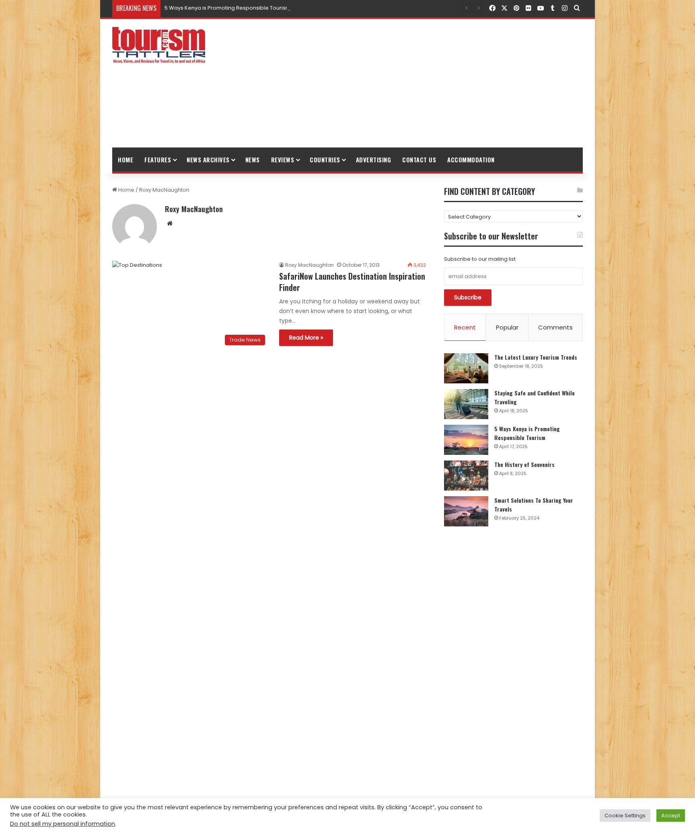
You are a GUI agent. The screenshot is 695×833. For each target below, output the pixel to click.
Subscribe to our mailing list (480, 259)
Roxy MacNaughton (194, 209)
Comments (555, 327)
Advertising (373, 159)
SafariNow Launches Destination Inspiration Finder (352, 281)
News (252, 159)
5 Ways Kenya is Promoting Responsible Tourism (227, 8)
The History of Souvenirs (524, 464)
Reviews (282, 159)
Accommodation (471, 159)
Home (125, 159)
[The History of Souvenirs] (466, 476)
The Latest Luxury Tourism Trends (535, 357)
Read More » (306, 338)
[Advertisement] (428, 83)
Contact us (419, 159)
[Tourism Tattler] (158, 45)
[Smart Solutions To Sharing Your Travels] (466, 511)
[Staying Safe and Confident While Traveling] (466, 404)
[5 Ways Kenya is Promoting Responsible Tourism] (466, 440)
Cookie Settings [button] (625, 815)
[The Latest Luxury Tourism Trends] (466, 368)
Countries (325, 159)
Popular (507, 327)
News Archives (208, 159)
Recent (465, 327)
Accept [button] (670, 815)
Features (157, 159)
